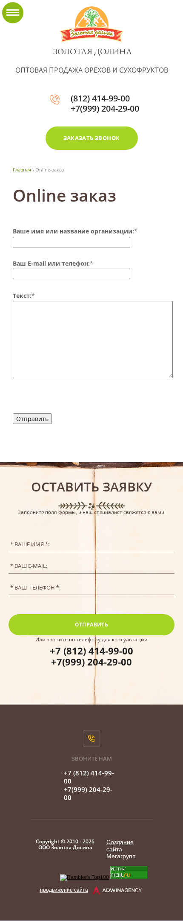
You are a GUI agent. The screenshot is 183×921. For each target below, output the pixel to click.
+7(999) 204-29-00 (105, 108)
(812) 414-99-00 (100, 98)
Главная (22, 169)
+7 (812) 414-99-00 (91, 650)
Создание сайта (120, 846)
